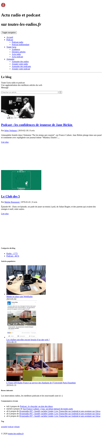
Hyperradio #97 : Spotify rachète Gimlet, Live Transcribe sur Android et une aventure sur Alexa (59, 411)
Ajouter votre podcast (21, 69)
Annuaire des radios (20, 61)
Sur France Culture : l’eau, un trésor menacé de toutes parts (48, 409)
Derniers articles (18, 52)
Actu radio (16, 54)
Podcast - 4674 (12, 256)
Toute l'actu (11, 47)
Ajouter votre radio (20, 64)
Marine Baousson (12, 202)
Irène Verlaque (10, 130)
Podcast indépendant (20, 44)
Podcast (9, 40)
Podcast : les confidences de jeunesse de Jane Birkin (37, 125)
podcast (11, 427)
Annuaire (10, 59)
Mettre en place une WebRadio (19, 296)
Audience (16, 49)
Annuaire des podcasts (21, 66)
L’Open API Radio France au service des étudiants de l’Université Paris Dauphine (41, 383)
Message (4, 87)
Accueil (9, 37)
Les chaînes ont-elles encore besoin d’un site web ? (28, 339)
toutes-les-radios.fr (16, 433)
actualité (4, 427)
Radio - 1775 (12, 253)
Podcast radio (17, 42)
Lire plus (5, 142)
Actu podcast (17, 57)
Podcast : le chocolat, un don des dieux (36, 406)
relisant (17, 427)
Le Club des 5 (10, 196)
